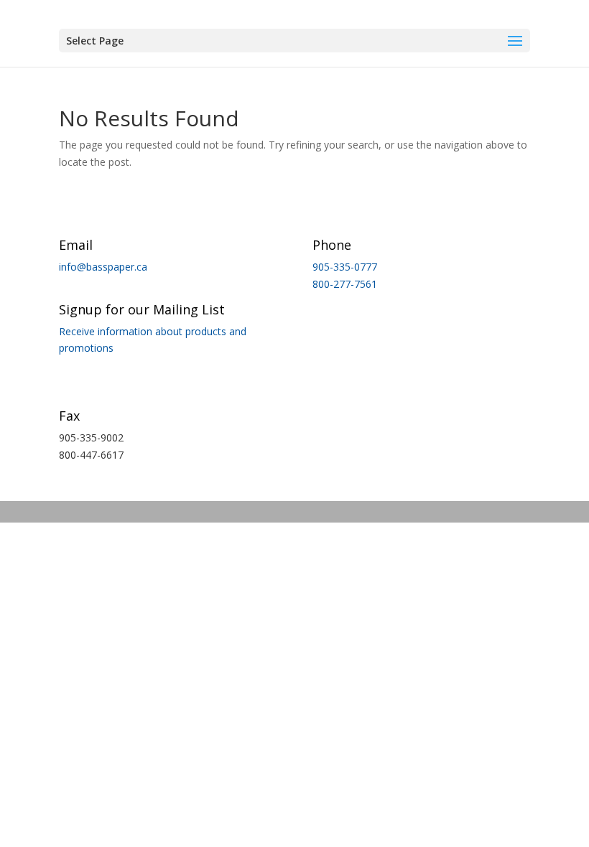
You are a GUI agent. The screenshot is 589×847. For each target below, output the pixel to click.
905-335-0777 (344, 266)
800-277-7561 (344, 284)
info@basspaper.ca (103, 266)
